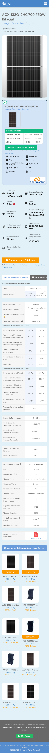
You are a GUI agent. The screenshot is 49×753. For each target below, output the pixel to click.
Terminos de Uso (6, 745)
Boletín (24, 747)
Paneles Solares (9, 29)
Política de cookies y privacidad (25, 745)
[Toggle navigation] (45, 2)
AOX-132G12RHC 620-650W (21, 106)
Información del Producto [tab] (17, 277)
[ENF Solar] (7, 4)
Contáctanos (43, 745)
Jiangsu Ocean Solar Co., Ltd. (17, 109)
